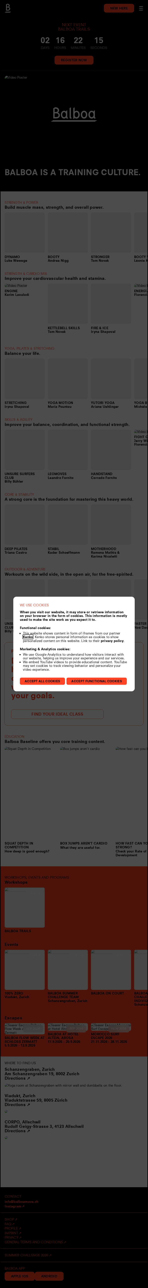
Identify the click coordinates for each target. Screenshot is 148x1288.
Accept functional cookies (96, 681)
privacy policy (112, 641)
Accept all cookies (42, 681)
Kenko (28, 637)
